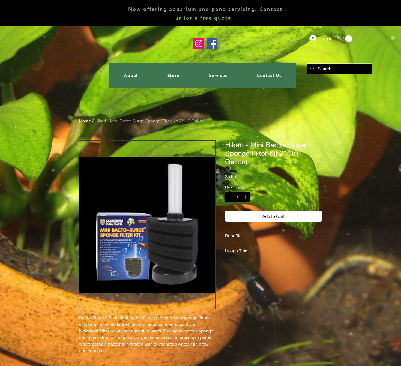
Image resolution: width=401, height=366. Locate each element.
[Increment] (246, 197)
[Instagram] (198, 43)
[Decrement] (229, 197)
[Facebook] (212, 43)
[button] (345, 38)
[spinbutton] (238, 197)
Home (85, 120)
